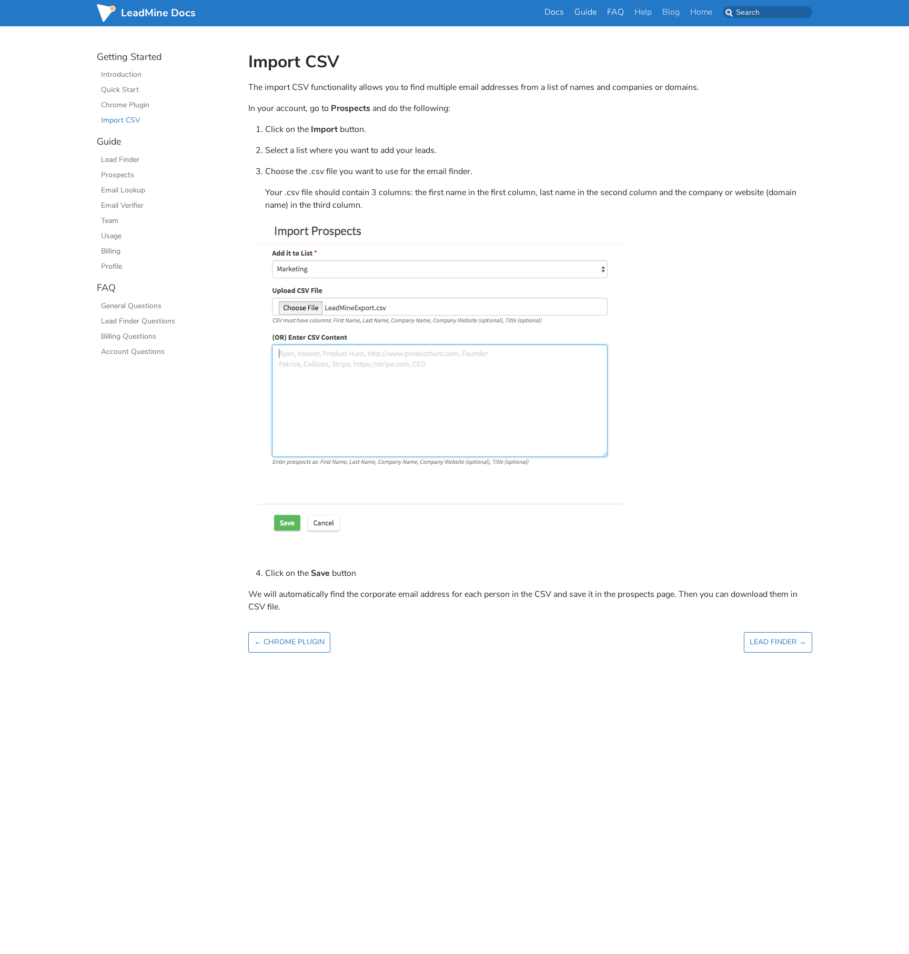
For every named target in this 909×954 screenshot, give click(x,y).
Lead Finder (120, 160)
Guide (585, 12)
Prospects (117, 175)
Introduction (121, 75)
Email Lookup (123, 190)
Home (701, 12)
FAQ (615, 12)
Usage (111, 236)
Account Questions (133, 352)
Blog (671, 12)
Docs (554, 12)
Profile (111, 266)
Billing (110, 251)
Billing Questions (128, 336)
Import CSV (120, 121)
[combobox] (767, 12)
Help (643, 12)
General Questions (131, 306)
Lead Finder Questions (138, 321)
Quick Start (120, 90)
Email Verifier (122, 205)
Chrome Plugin (125, 105)
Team (109, 221)
